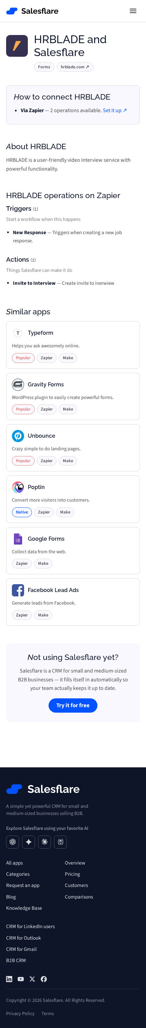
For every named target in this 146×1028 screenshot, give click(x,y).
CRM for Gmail (21, 949)
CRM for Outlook (23, 938)
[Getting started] (21, 979)
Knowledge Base (24, 908)
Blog (11, 897)
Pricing (72, 874)
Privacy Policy (20, 1013)
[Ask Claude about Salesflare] (44, 842)
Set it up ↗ (115, 110)
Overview (75, 863)
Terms (47, 1013)
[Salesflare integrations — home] (32, 11)
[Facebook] (44, 979)
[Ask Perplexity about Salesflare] (60, 842)
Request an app (22, 885)
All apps (14, 863)
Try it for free (73, 705)
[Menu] (133, 11)
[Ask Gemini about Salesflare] (28, 842)
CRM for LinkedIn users (30, 926)
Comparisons (79, 897)
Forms (44, 67)
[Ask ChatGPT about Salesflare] (12, 842)
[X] (32, 979)
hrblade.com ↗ (75, 67)
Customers (76, 885)
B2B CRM (16, 960)
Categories (18, 874)
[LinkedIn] (9, 979)
